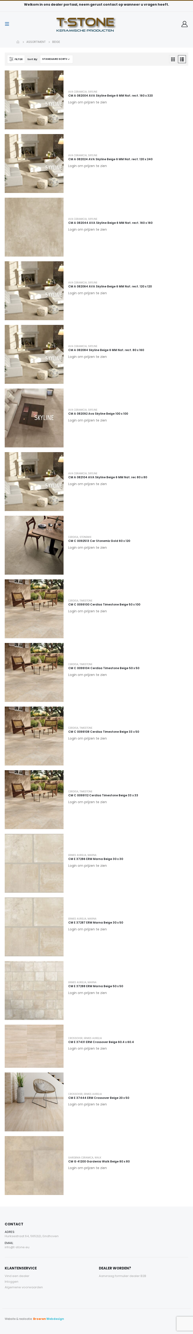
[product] (34, 99)
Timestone (86, 600)
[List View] (182, 59)
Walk (98, 1157)
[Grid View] (173, 59)
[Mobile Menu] (8, 24)
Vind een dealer (17, 1276)
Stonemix (85, 537)
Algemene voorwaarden (24, 1287)
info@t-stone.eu (17, 1247)
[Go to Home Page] (18, 42)
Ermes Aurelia (77, 855)
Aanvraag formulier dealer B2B (122, 1276)
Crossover (75, 1038)
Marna (92, 855)
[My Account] (184, 24)
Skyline (92, 92)
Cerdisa (73, 537)
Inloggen (11, 1281)
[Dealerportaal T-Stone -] (96, 24)
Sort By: (32, 59)
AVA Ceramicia (77, 92)
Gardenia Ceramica (80, 1157)
